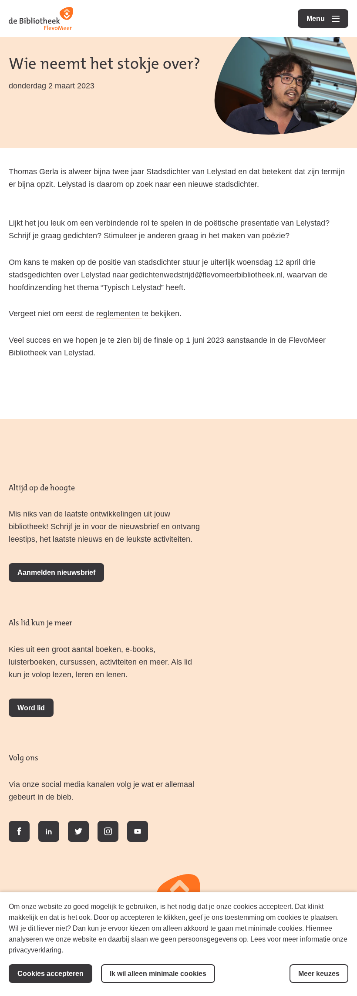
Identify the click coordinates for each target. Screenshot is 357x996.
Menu (327, 18)
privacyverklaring (35, 950)
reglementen (119, 313)
